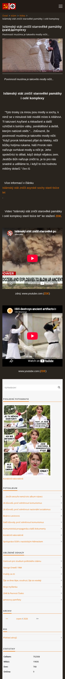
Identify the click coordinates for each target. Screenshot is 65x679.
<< (7, 618)
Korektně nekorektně (13, 478)
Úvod (5, 15)
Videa (22, 15)
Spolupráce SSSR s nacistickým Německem (23, 541)
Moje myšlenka (10, 586)
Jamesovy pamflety (12, 599)
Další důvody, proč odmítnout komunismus (23, 522)
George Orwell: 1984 (12, 567)
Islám (13, 15)
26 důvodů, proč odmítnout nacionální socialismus (26, 509)
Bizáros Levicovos (11, 515)
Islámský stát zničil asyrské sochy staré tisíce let (30, 190)
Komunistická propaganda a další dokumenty (24, 528)
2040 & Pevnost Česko (13, 593)
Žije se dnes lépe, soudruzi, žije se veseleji (22, 580)
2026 (25, 618)
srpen (19, 618)
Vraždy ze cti (9, 574)
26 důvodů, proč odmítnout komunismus (22, 503)
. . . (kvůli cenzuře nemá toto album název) (22, 496)
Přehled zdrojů (10, 637)
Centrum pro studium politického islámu (22, 561)
